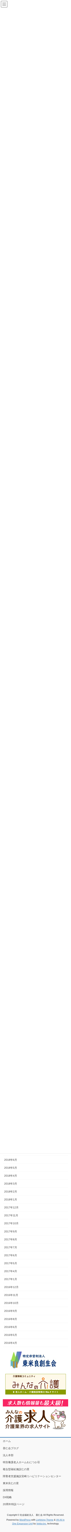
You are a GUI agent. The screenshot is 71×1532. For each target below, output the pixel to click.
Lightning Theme (44, 1520)
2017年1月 (10, 1279)
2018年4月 (10, 1175)
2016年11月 (11, 1295)
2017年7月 (10, 1247)
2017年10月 (11, 1223)
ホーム (7, 1441)
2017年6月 (10, 1255)
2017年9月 (10, 1231)
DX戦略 (7, 1497)
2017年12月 (11, 1207)
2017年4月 (10, 1271)
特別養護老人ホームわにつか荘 (21, 1462)
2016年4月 (10, 1342)
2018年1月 (10, 1199)
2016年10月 (11, 1302)
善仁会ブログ (11, 1448)
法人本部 (8, 1455)
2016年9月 (10, 1310)
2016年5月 (10, 1334)
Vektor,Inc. (41, 1523)
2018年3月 (10, 1183)
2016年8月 (10, 1319)
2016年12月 (11, 1287)
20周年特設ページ (13, 1504)
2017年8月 (10, 1239)
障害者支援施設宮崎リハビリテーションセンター (32, 1476)
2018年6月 (10, 1159)
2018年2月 (10, 1191)
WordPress (25, 1520)
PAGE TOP (65, 1482)
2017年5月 (10, 1263)
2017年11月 (11, 1215)
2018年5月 (10, 1167)
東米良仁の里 (11, 1483)
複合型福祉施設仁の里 (16, 1469)
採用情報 (8, 1490)
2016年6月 (10, 1326)
